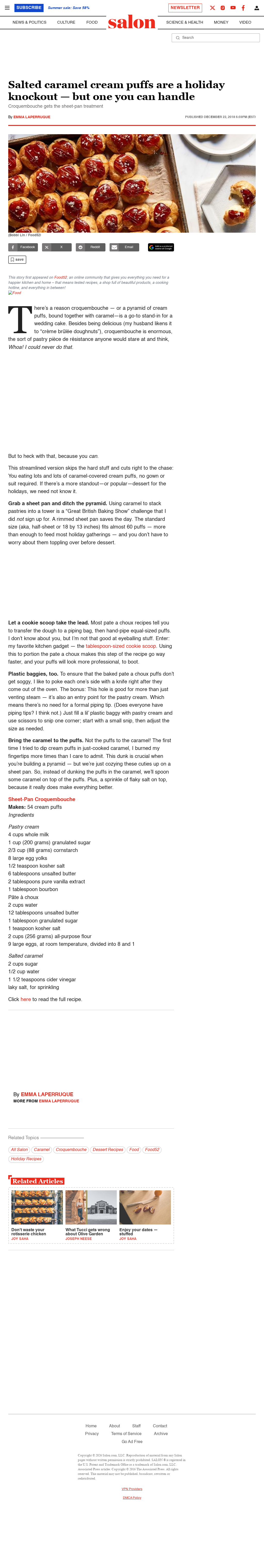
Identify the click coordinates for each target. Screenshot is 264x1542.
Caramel (42, 1150)
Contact (160, 1426)
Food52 (60, 277)
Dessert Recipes (108, 1150)
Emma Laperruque (31, 117)
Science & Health (184, 22)
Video (245, 22)
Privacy (92, 1434)
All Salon (19, 1150)
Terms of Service (126, 1434)
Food (92, 22)
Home (91, 1426)
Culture (66, 22)
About (114, 1426)
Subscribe (29, 8)
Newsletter (185, 8)
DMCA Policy (132, 1498)
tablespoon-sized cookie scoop (121, 646)
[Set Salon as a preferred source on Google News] (161, 247)
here (26, 999)
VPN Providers (132, 1489)
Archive (161, 1434)
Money (221, 22)
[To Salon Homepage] (132, 22)
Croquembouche (71, 1150)
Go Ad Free (132, 1442)
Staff (136, 1426)
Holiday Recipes (26, 1159)
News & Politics (29, 22)
